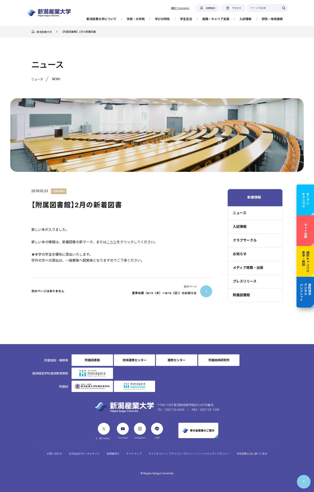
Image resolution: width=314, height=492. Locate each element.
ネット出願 (305, 230)
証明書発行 (113, 453)
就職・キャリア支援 (215, 19)
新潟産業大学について (101, 19)
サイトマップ (134, 453)
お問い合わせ (54, 453)
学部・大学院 (136, 19)
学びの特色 (162, 19)
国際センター (177, 360)
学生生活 (186, 19)
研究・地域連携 (272, 19)
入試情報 (245, 19)
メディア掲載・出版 (248, 268)
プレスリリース (245, 281)
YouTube (123, 437)
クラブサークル (245, 240)
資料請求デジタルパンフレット (305, 292)
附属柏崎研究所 (218, 360)
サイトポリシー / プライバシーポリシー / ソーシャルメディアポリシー (189, 453)
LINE (157, 437)
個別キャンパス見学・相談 (305, 261)
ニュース (239, 213)
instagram (140, 437)
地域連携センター (135, 360)
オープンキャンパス (305, 199)
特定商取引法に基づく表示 (252, 453)
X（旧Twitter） (104, 438)
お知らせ (240, 254)
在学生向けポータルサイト (84, 453)
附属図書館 (241, 295)
